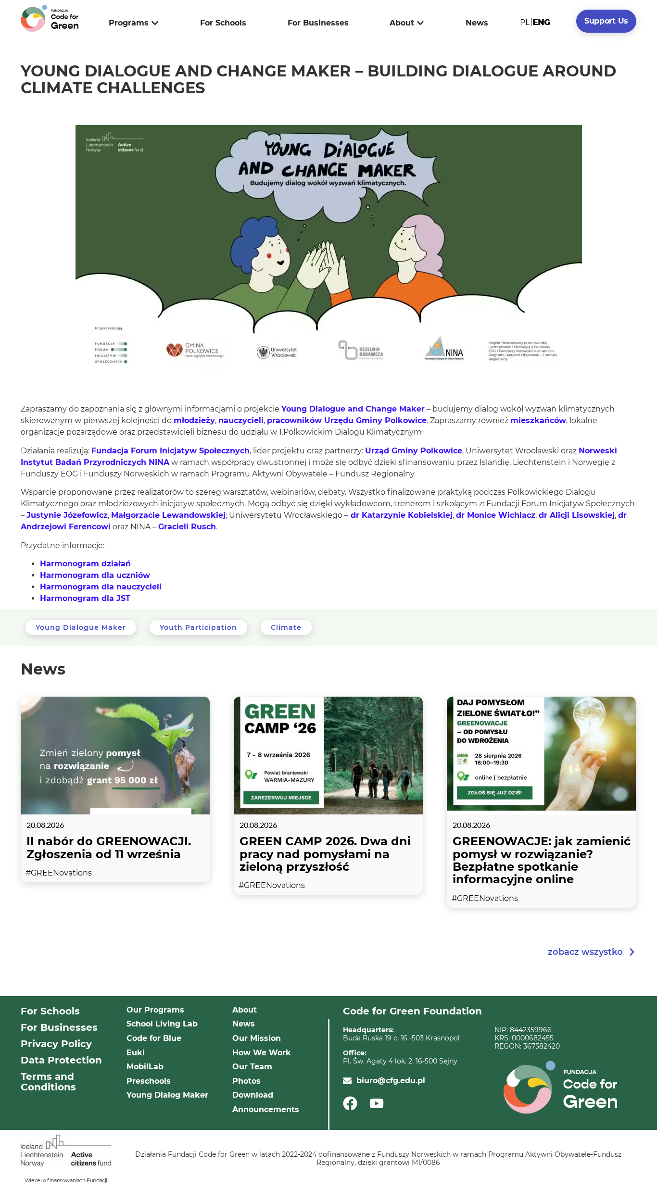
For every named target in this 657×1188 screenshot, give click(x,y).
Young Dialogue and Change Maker (353, 408)
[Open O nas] (420, 23)
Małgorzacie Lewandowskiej (168, 515)
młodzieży (194, 420)
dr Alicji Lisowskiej (577, 515)
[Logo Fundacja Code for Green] (49, 18)
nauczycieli (241, 420)
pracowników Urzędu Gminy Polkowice (347, 420)
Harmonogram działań (85, 563)
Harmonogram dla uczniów (95, 575)
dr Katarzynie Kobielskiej (400, 515)
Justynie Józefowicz (67, 515)
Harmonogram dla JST (85, 598)
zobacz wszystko (585, 952)
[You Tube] (379, 1103)
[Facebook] (353, 1103)
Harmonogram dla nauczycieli (101, 586)
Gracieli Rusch (187, 526)
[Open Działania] (155, 23)
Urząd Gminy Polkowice (413, 450)
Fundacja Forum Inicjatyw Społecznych (170, 450)
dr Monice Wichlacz (495, 515)
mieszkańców (538, 420)
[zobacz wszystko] (632, 952)
